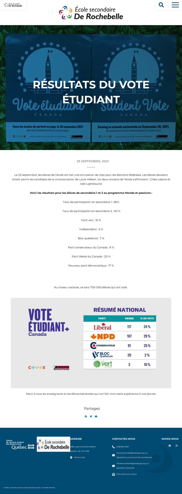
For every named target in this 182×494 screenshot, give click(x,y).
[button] (161, 5)
